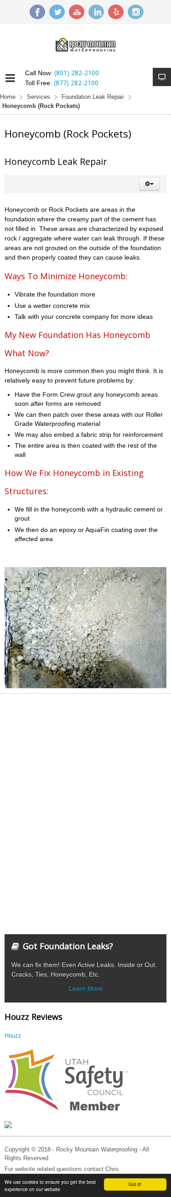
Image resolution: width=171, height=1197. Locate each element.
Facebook (37, 12)
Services (38, 97)
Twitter (57, 12)
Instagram (135, 12)
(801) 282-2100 (76, 72)
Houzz (13, 1035)
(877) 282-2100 (76, 82)
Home (8, 97)
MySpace (116, 12)
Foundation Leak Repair (93, 97)
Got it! (135, 1184)
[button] (149, 184)
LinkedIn (96, 12)
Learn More (86, 988)
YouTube (76, 12)
